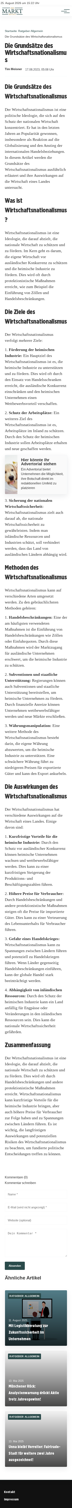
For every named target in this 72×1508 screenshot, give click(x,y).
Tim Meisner (13, 69)
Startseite (11, 31)
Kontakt (9, 1492)
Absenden (15, 1265)
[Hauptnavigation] (64, 11)
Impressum (11, 1499)
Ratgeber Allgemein (30, 31)
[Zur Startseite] (12, 14)
